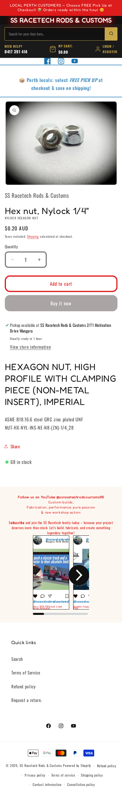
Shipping (33, 236)
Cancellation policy (81, 784)
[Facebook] (47, 61)
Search (17, 659)
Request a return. (26, 700)
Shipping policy (92, 775)
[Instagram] (61, 61)
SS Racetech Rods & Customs (41, 765)
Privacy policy (35, 775)
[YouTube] (74, 61)
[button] (43, 575)
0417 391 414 (16, 51)
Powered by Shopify (77, 765)
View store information (30, 347)
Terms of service (63, 775)
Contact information (47, 784)
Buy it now (61, 303)
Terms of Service (25, 672)
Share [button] (15, 446)
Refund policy (23, 686)
